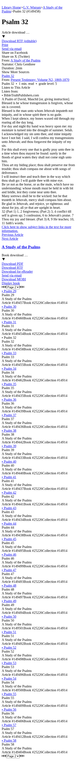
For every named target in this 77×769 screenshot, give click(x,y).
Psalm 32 (8, 76)
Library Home (11, 7)
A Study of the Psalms (25, 60)
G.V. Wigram (32, 7)
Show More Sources (15, 72)
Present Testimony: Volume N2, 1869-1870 (40, 80)
